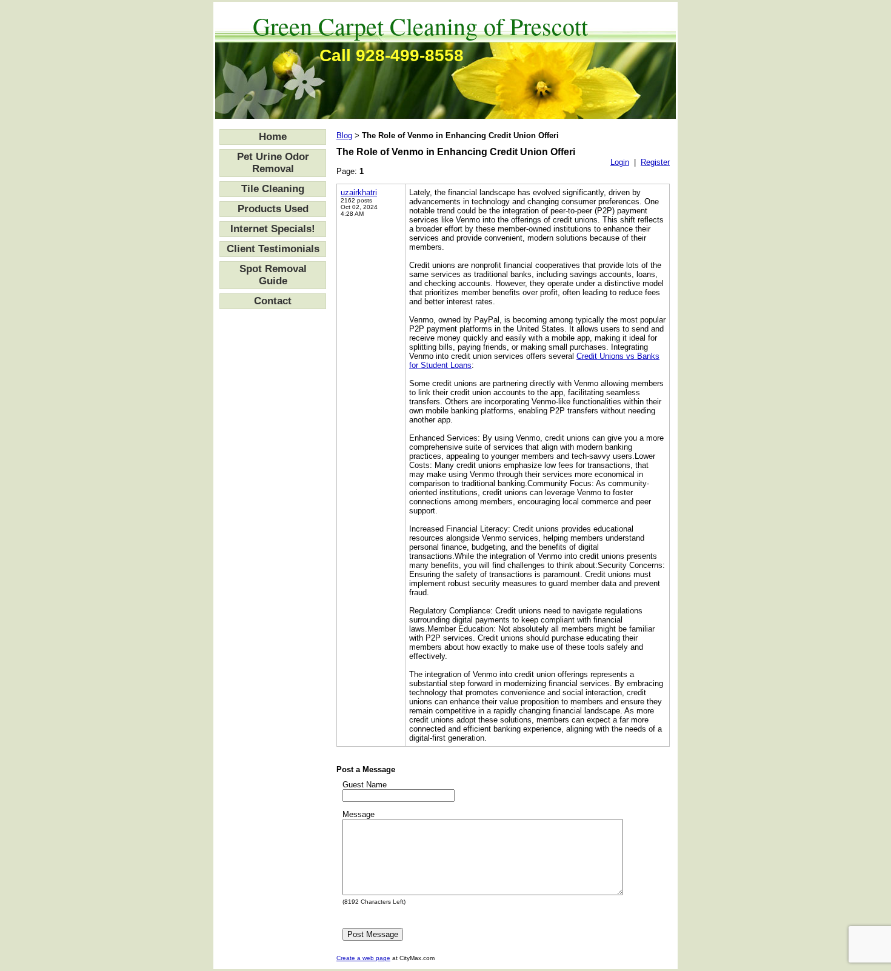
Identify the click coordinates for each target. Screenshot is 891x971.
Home (273, 136)
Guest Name (364, 784)
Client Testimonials (273, 249)
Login (619, 162)
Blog (344, 135)
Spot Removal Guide (273, 275)
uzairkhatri (359, 192)
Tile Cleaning (272, 189)
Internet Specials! (272, 229)
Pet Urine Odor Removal (273, 163)
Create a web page (363, 958)
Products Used (273, 209)
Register (655, 162)
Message (358, 814)
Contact (273, 301)
